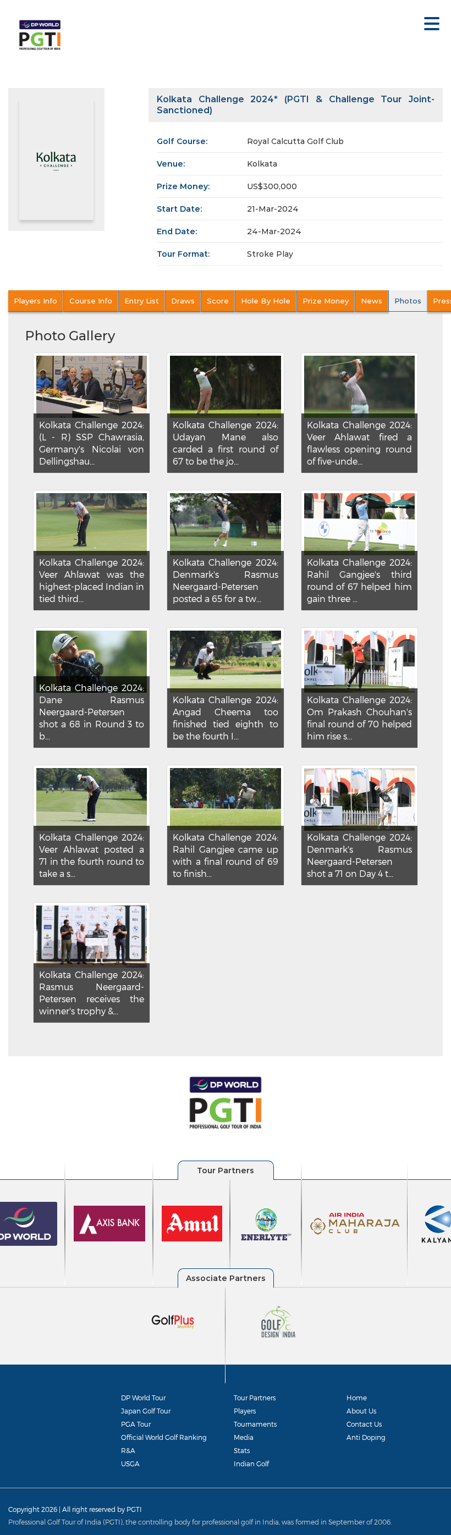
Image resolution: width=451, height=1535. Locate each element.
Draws (183, 300)
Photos (407, 300)
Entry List (141, 300)
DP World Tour (143, 1397)
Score (218, 300)
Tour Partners (255, 1397)
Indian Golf (251, 1463)
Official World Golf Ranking (164, 1437)
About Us (361, 1411)
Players (245, 1411)
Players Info (35, 300)
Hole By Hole (265, 300)
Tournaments (255, 1424)
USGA (130, 1463)
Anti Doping (366, 1437)
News (371, 300)
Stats (242, 1450)
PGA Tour (136, 1424)
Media (244, 1437)
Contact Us (364, 1424)
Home (356, 1397)
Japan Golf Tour (145, 1411)
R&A (128, 1450)
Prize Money (325, 300)
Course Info (90, 300)
